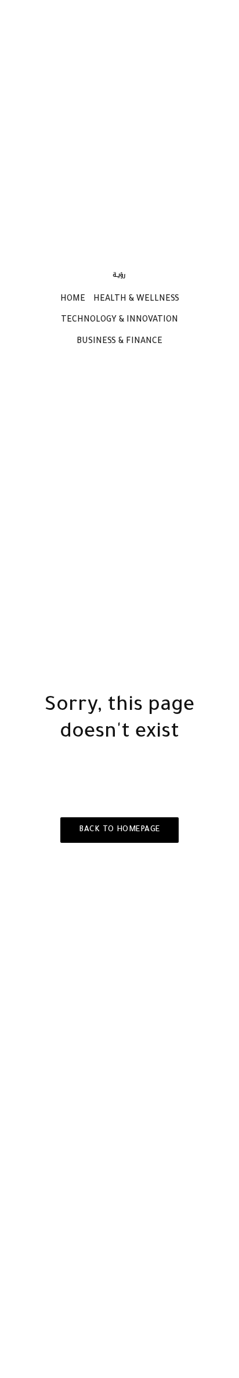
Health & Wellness (136, 299)
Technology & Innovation (119, 320)
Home (72, 299)
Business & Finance (119, 342)
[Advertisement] (119, 128)
